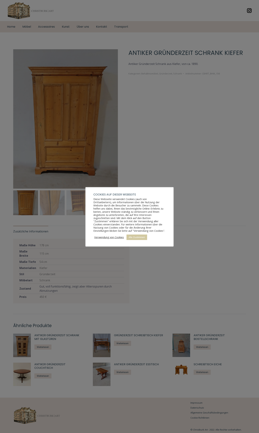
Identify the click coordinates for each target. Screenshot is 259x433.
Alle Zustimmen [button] (137, 237)
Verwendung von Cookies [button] (109, 237)
